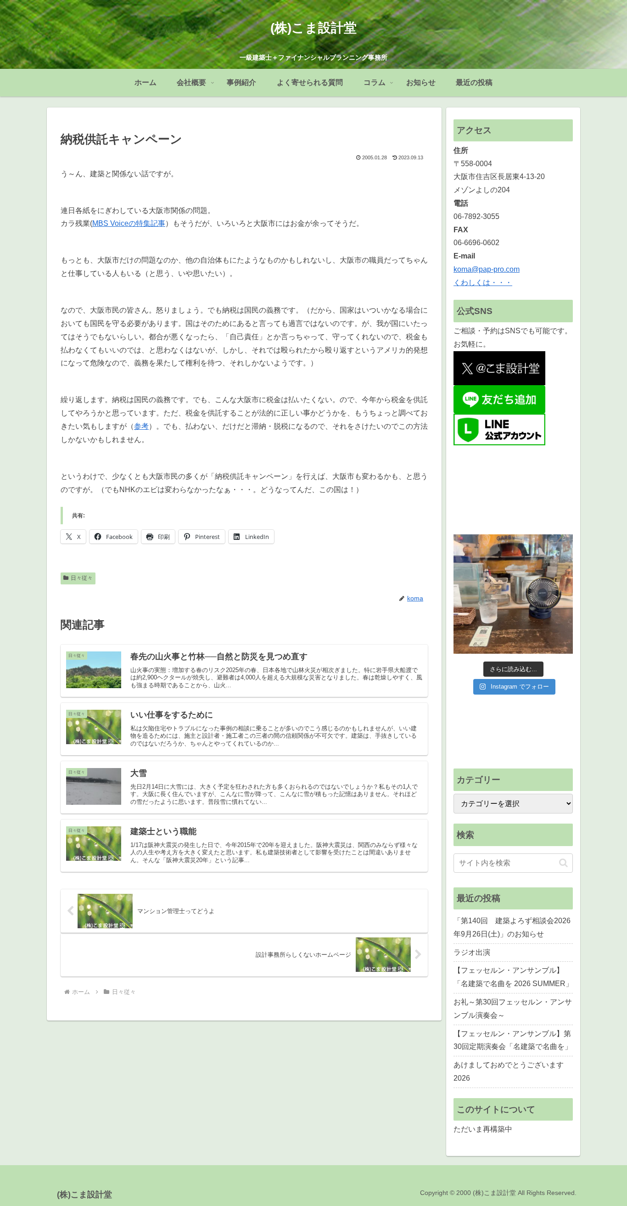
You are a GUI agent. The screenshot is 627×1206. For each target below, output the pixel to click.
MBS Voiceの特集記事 (128, 223)
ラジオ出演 (471, 952)
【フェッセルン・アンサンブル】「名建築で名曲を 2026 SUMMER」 (513, 976)
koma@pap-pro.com (486, 269)
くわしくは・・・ (482, 282)
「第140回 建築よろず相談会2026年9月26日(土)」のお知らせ (512, 927)
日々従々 (82, 578)
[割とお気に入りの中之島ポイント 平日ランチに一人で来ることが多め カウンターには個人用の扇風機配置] (513, 594)
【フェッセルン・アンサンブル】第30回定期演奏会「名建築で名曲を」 (512, 1040)
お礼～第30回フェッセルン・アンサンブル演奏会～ (512, 1008)
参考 (141, 426)
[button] (563, 863)
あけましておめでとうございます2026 (508, 1071)
